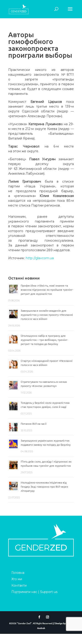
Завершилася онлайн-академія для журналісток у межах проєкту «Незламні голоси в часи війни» (47, 315)
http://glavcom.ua (40, 258)
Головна (17, 573)
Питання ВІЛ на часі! (33, 423)
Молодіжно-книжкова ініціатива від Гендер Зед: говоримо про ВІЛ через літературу (44, 486)
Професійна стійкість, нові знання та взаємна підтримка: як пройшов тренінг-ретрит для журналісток (47, 289)
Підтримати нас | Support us (34, 592)
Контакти (19, 585)
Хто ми (16, 579)
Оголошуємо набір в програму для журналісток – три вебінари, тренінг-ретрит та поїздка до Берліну (44, 340)
